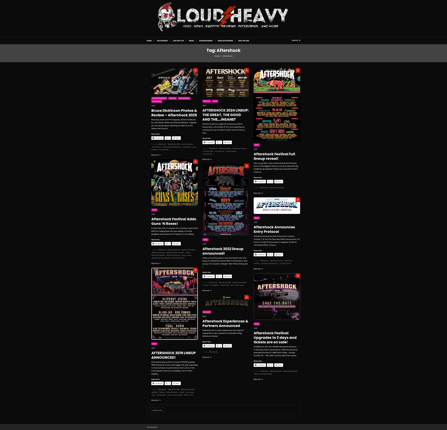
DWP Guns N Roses (173, 255)
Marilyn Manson (172, 392)
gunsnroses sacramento (161, 258)
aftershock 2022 (225, 282)
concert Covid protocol (269, 263)
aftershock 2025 (174, 144)
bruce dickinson (187, 144)
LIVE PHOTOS (178, 41)
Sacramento (164, 150)
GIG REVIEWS (162, 41)
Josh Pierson (156, 147)
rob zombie (189, 392)
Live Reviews (156, 101)
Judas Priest (224, 285)
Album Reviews (206, 41)
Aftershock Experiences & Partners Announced (225, 323)
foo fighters (214, 285)
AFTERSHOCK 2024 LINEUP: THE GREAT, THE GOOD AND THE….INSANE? (225, 115)
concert (206, 285)
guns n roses (186, 255)
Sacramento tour (178, 258)
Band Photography (159, 98)
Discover (154, 155)
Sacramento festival (175, 395)
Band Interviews (225, 41)
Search (295, 40)
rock (153, 395)
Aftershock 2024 (225, 148)
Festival (162, 392)
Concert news (208, 151)
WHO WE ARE (243, 41)
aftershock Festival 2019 (263, 374)
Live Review (186, 147)
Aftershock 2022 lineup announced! (222, 251)
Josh (153, 106)
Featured (172, 98)
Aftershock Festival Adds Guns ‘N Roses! (173, 221)
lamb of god (239, 285)
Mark (204, 316)
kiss (232, 285)
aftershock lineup (158, 252)
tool (191, 395)
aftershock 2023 (174, 250)
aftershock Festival (239, 148)
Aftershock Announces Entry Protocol (274, 229)
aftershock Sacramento (175, 252)
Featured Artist (184, 98)
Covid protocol (285, 263)
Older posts (157, 410)
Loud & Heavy (231, 151)
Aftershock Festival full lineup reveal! (274, 156)
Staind (186, 395)
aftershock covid (276, 261)
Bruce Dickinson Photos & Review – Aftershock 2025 (174, 113)
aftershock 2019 (173, 389)
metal (181, 392)
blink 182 (155, 392)
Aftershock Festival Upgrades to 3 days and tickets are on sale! (275, 338)
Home (149, 41)
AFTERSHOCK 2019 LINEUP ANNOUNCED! (173, 355)
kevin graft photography (172, 147)
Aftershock (162, 144)
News (191, 41)
